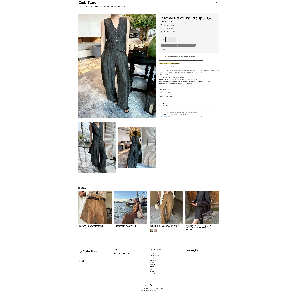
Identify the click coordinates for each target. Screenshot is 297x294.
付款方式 (152, 266)
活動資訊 (113, 6)
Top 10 (87, 6)
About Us (152, 253)
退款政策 (154, 291)
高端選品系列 (106, 6)
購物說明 (152, 262)
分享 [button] (164, 50)
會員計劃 (152, 258)
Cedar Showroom (154, 255)
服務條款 (143, 291)
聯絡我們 (152, 271)
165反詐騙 (152, 273)
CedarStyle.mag (122, 6)
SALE (92, 6)
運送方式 (152, 269)
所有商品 (97, 6)
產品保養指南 (153, 260)
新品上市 (81, 6)
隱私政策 (148, 291)
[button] (210, 2)
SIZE (162, 35)
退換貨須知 (152, 264)
